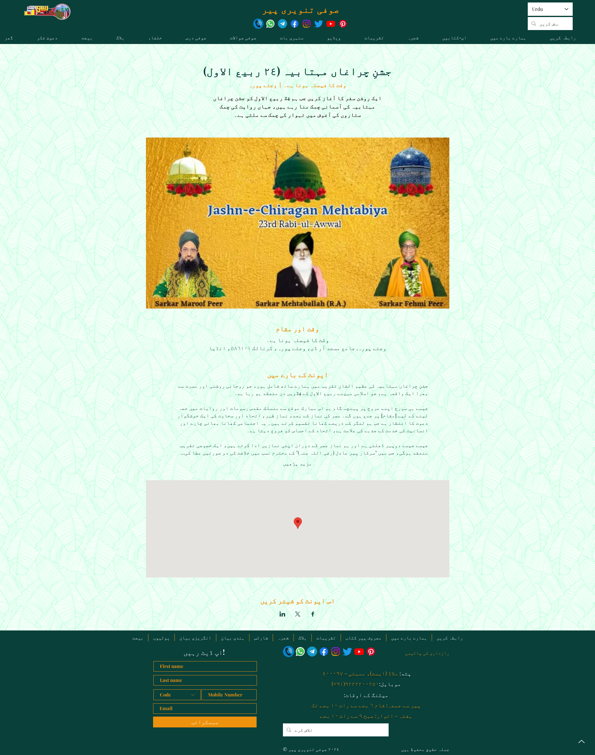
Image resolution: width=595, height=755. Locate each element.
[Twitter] (319, 24)
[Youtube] (331, 24)
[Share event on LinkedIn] (282, 614)
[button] (298, 37)
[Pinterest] (343, 24)
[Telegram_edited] (282, 24)
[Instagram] (307, 24)
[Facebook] (294, 24)
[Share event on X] (298, 614)
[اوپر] (581, 741)
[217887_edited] (258, 24)
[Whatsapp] (270, 24)
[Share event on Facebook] (313, 614)
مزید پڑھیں (297, 463)
